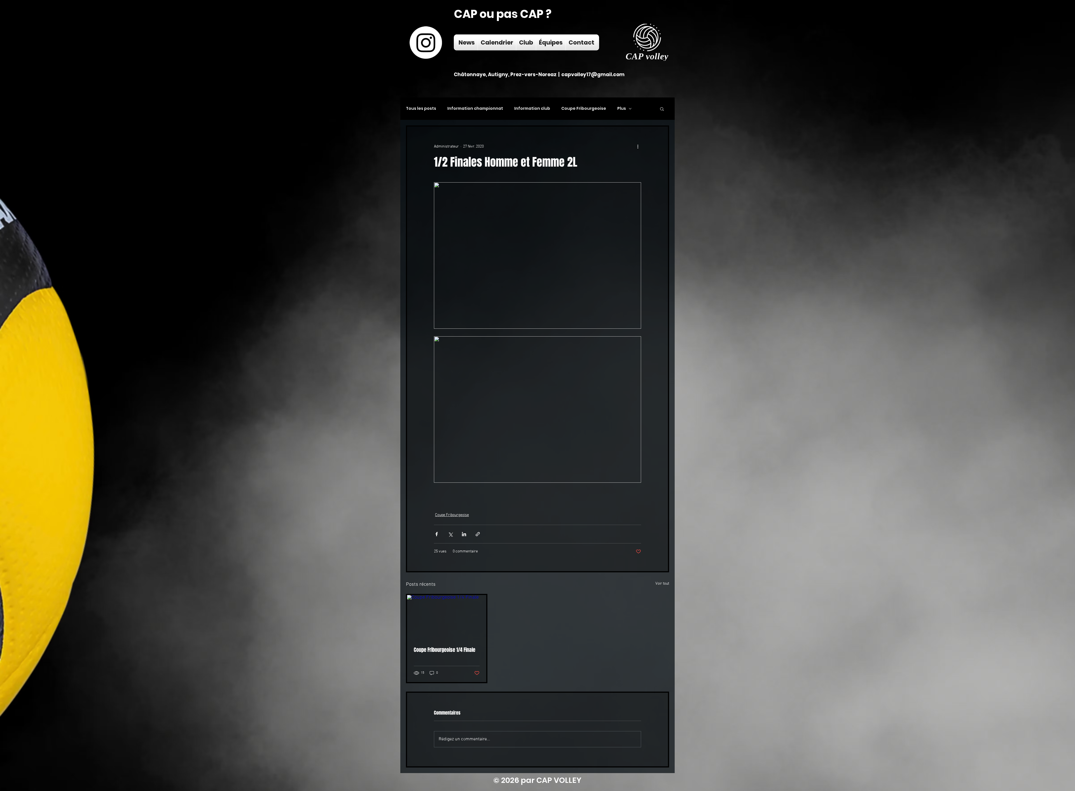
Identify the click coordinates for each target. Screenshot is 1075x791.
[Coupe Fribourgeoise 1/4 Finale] (446, 617)
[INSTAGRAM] (426, 42)
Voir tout (662, 583)
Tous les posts (421, 108)
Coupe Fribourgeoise (583, 108)
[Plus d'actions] (637, 146)
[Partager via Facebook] (436, 534)
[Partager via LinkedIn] (464, 534)
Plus (621, 108)
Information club (532, 108)
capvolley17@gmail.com (593, 74)
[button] (662, 108)
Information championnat (475, 108)
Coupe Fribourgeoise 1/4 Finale (444, 650)
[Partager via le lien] (477, 534)
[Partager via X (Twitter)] (450, 534)
